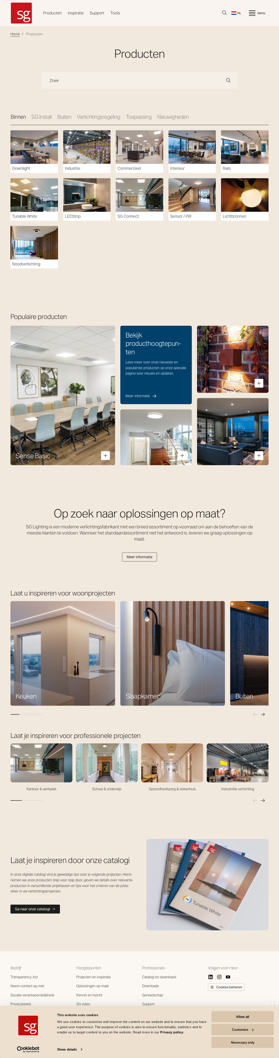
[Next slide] (262, 714)
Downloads (150, 986)
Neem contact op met (27, 986)
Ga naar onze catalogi (32, 909)
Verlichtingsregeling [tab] (98, 117)
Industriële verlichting (237, 789)
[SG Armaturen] (21, 13)
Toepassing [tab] (138, 117)
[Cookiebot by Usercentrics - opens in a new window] (28, 1049)
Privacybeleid (20, 1004)
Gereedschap (152, 995)
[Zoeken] (224, 12)
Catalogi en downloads (159, 977)
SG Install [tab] (41, 117)
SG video (83, 1004)
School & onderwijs (106, 789)
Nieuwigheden (173, 117)
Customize (240, 1029)
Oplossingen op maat (92, 986)
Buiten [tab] (64, 117)
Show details (67, 1049)
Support (97, 12)
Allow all (242, 1017)
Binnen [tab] (18, 117)
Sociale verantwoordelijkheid (32, 995)
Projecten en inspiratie (93, 977)
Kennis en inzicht (89, 995)
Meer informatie (139, 557)
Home (15, 34)
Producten (52, 12)
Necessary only (242, 1042)
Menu (261, 13)
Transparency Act (24, 977)
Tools (115, 12)
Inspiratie (76, 12)
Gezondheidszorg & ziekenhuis (172, 789)
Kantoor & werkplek (41, 789)
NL (239, 13)
